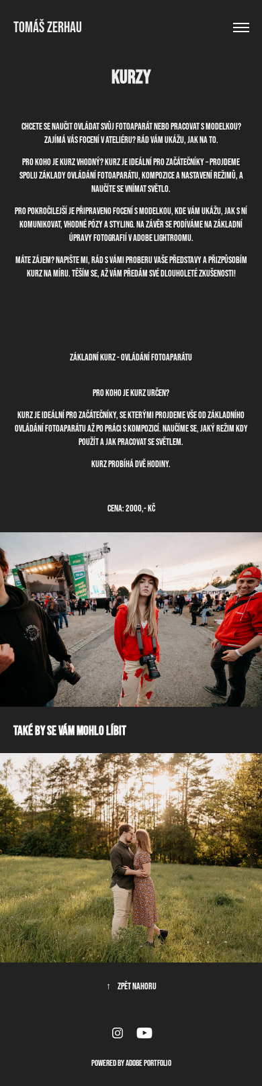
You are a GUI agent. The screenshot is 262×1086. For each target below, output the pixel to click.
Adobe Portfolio (148, 1063)
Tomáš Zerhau (47, 27)
